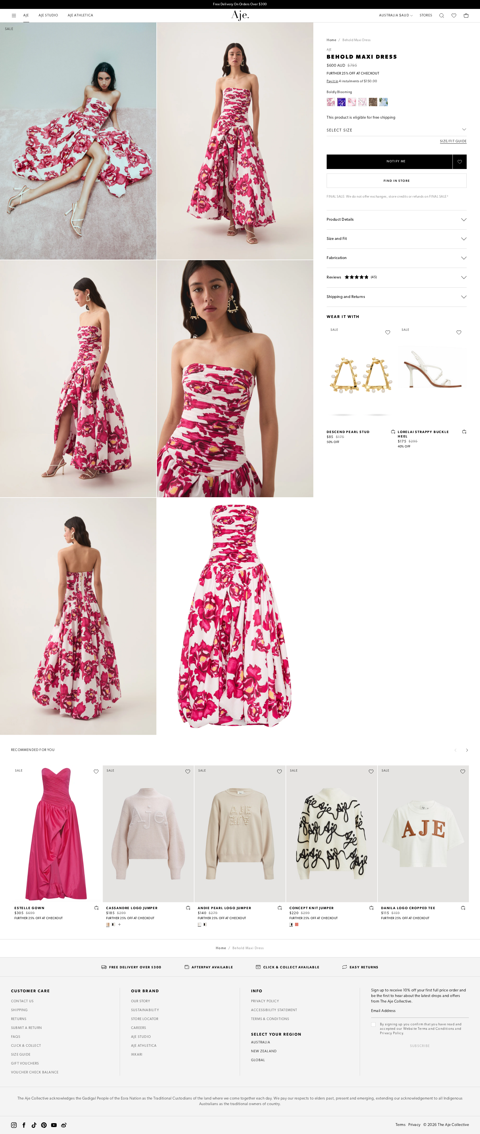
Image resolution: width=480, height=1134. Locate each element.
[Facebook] (24, 1125)
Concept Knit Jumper (311, 908)
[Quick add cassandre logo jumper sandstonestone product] (188, 908)
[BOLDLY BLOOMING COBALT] (341, 102)
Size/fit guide (453, 141)
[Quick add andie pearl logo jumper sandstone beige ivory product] (280, 908)
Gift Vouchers (25, 1063)
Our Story (140, 1001)
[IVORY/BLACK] (291, 924)
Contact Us (22, 1001)
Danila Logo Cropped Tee (408, 908)
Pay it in (332, 81)
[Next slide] (466, 750)
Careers (138, 1028)
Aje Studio (141, 1037)
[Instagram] (14, 1125)
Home (331, 40)
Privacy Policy (265, 1001)
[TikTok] (34, 1125)
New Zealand (264, 1051)
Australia (260, 1042)
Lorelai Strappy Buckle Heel (423, 433)
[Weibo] (64, 1125)
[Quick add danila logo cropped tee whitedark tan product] (463, 908)
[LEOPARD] (373, 102)
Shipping (19, 1010)
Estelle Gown (29, 908)
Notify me (396, 161)
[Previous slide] (455, 750)
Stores (426, 15)
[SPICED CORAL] (296, 924)
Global (258, 1060)
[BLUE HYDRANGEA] (383, 102)
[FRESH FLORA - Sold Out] (362, 102)
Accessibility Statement (274, 1010)
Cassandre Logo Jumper (132, 908)
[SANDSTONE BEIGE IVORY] (199, 924)
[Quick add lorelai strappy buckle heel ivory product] (464, 431)
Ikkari (136, 1054)
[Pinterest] (44, 1125)
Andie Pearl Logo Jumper (224, 908)
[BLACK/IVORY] (113, 924)
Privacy (414, 1125)
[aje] (240, 15)
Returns (18, 1019)
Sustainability (145, 1010)
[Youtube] (54, 1125)
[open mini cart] (466, 15)
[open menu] (14, 15)
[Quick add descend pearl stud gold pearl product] (393, 431)
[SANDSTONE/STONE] (107, 924)
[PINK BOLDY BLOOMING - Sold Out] (352, 102)
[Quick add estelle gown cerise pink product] (96, 908)
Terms (401, 1125)
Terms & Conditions (270, 1019)
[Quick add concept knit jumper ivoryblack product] (371, 908)
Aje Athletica (144, 1046)
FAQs (15, 1037)
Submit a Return (26, 1028)
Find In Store (397, 180)
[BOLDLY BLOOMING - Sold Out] (331, 102)
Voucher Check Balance (35, 1072)
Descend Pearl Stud (348, 431)
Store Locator (145, 1019)
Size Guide (21, 1054)
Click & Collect (26, 1046)
